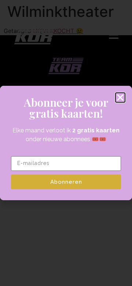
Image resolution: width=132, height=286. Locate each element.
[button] (120, 97)
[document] (66, 143)
